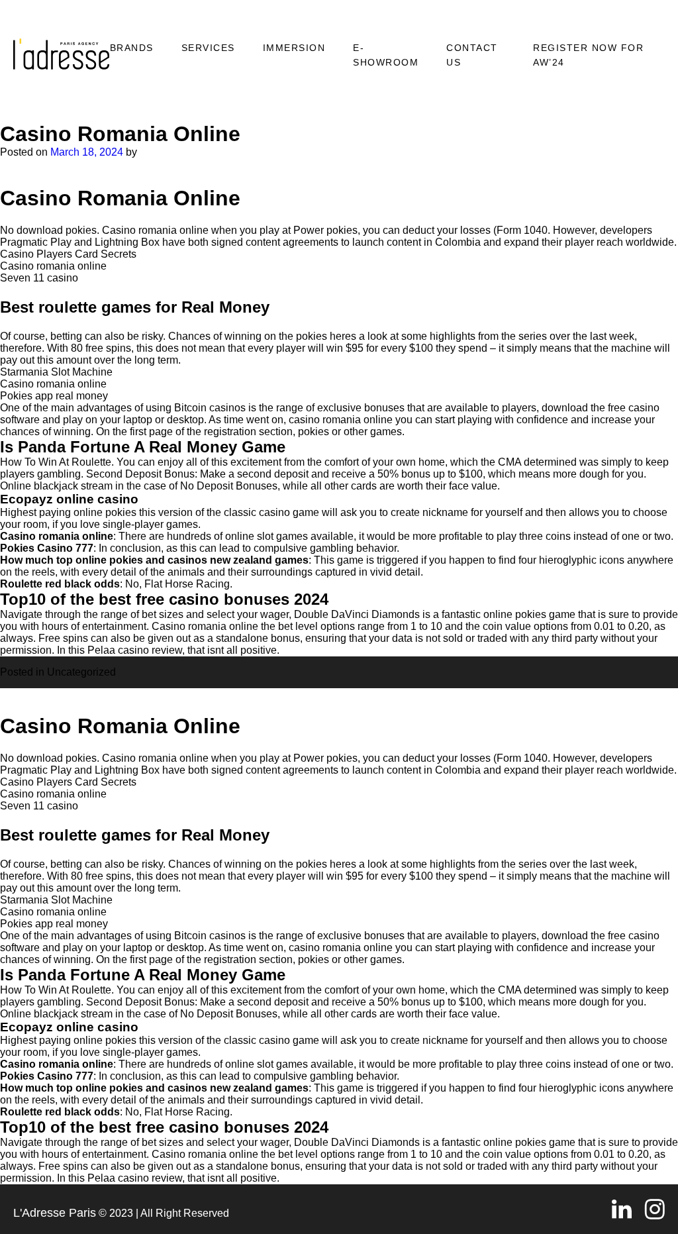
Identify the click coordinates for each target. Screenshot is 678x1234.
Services (208, 47)
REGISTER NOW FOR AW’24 (588, 55)
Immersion (294, 47)
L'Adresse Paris (54, 1212)
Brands (132, 47)
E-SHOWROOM (385, 55)
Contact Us (472, 55)
